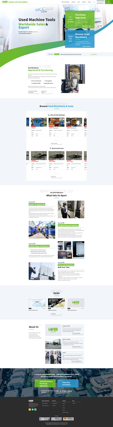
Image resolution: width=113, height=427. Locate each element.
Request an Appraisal (45, 405)
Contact (64, 407)
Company (84, 2)
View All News (94, 54)
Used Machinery (54, 403)
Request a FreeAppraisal (44, 92)
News (79, 2)
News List (74, 403)
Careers (89, 2)
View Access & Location (76, 346)
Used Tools (54, 405)
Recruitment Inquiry (65, 412)
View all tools (53, 176)
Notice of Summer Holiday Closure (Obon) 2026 (70, 54)
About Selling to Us (45, 403)
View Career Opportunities (76, 361)
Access (63, 405)
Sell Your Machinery (65, 2)
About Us (64, 403)
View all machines (54, 143)
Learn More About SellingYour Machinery (32, 92)
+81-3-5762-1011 (100, 3)
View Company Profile (76, 333)
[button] (55, 140)
